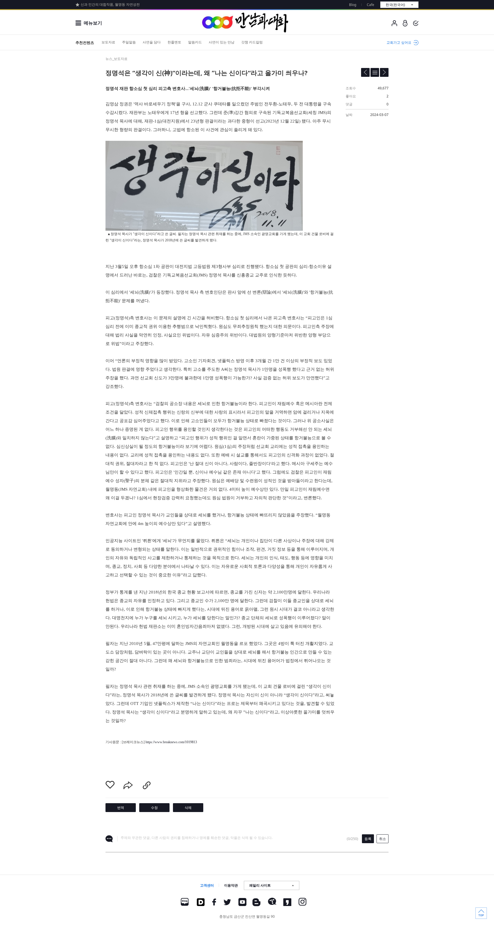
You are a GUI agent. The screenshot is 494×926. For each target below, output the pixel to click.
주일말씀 (129, 42)
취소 (382, 838)
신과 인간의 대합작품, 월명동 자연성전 (110, 4)
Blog (352, 4)
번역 (120, 807)
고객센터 (207, 885)
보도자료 (108, 42)
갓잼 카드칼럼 (252, 42)
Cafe (370, 4)
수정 (154, 807)
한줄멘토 (174, 42)
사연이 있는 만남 (221, 42)
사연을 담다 (152, 42)
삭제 (188, 807)
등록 (367, 838)
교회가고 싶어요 (399, 42)
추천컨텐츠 (84, 42)
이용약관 (231, 885)
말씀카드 (195, 42)
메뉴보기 (93, 23)
